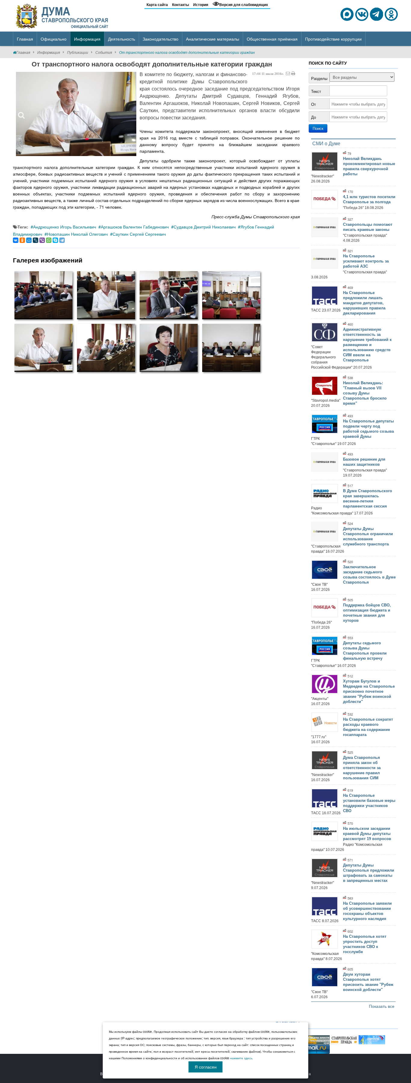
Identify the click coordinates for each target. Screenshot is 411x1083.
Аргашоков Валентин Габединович (135, 227)
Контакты (180, 4)
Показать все (381, 1006)
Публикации (77, 52)
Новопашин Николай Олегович (77, 234)
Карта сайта (157, 4)
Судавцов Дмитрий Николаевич (205, 227)
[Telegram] (62, 240)
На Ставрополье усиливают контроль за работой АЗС (366, 261)
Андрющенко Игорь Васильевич (64, 227)
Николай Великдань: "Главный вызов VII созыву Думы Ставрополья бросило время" (365, 393)
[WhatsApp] (48, 240)
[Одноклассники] (22, 240)
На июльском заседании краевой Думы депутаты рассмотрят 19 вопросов (367, 833)
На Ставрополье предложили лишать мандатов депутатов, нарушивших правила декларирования (364, 302)
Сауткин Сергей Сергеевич (139, 234)
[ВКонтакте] (15, 240)
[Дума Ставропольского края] (62, 15)
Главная (23, 52)
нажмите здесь (241, 1058)
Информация (48, 52)
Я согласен (206, 1067)
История (200, 4)
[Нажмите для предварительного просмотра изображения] (76, 114)
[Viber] (42, 240)
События (103, 52)
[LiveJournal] (35, 240)
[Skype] (55, 240)
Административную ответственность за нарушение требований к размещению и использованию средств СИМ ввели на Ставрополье (367, 344)
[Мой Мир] (29, 240)
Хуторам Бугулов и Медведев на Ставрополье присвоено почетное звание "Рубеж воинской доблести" (369, 691)
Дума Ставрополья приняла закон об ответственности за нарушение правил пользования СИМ (362, 767)
